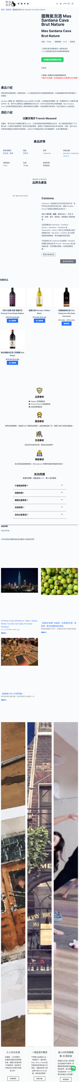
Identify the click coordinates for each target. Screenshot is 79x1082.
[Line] (25, 3)
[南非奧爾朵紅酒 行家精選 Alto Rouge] (12, 339)
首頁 (2, 10)
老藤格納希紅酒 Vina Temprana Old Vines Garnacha (66, 313)
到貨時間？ (20, 507)
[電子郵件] (28, 3)
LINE (42, 478)
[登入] (60, 3)
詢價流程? (19, 493)
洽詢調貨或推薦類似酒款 (52, 60)
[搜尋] (57, 3)
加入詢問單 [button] (12, 320)
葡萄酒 (8, 10)
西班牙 (25, 153)
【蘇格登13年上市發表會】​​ (12, 694)
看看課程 (13, 1079)
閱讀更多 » (4, 633)
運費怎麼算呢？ (21, 500)
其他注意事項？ (21, 515)
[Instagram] (21, 3)
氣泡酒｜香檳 (8, 153)
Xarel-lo (66, 156)
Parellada (74, 153)
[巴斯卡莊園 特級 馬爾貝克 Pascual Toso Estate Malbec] (12, 297)
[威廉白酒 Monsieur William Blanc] (39, 297)
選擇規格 (66, 323)
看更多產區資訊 (48, 254)
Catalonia (47, 153)
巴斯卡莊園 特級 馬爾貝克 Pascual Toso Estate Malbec (12, 311)
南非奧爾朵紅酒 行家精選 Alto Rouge (12, 354)
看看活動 (39, 1079)
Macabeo (66, 153)
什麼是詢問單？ (21, 486)
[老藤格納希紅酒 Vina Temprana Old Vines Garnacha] (66, 297)
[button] (39, 486)
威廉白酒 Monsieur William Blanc (39, 311)
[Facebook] (18, 3)
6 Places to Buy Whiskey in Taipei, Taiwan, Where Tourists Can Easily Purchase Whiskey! (19, 624)
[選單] (72, 4)
